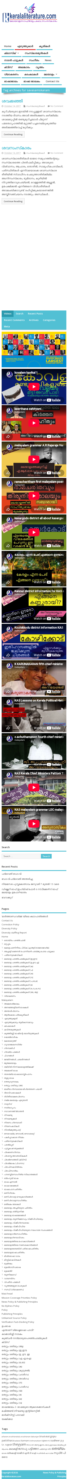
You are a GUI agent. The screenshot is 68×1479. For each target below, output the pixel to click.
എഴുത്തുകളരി (10, 1018)
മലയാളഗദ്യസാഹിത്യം (15, 1233)
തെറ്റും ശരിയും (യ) (12, 1390)
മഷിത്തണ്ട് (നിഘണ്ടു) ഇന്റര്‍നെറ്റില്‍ (21, 1410)
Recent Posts (35, 313)
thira (29, 1445)
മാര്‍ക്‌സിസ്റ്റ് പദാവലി (13, 1414)
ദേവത (4, 1453)
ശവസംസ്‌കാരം (16, 147)
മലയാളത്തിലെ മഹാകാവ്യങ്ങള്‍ (19, 1241)
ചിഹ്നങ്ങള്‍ (9, 1055)
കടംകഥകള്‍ (31, 74)
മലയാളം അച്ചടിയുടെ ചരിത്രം (18, 1207)
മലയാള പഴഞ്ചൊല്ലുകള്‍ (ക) (18, 966)
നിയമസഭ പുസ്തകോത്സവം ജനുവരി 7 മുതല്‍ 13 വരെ (30, 884)
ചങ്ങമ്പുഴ (43, 1449)
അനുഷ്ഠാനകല (51, 1445)
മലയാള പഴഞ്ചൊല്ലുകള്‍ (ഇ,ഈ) (20, 958)
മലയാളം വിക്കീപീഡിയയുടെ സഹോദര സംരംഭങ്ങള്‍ (28, 1230)
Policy (5, 1309)
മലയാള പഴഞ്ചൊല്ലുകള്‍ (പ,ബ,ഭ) (20, 981)
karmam (25, 1440)
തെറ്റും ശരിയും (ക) (12, 1366)
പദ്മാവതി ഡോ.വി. (12, 873)
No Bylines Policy (10, 1305)
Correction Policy (10, 924)
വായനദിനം (9, 1278)
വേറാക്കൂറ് (7, 897)
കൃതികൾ (44, 46)
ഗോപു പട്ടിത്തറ (28, 1449)
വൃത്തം (40, 67)
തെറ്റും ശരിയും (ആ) (12, 1346)
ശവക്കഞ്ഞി (12, 101)
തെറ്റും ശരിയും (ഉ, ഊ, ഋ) (16, 1354)
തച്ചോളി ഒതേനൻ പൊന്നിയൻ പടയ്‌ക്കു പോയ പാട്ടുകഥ (29, 951)
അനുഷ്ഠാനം (39, 1445)
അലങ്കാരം (24, 67)
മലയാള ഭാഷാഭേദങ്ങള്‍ (15, 1215)
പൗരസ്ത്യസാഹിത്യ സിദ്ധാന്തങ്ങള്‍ (20, 1174)
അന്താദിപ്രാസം (11, 1011)
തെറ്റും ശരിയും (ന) (12, 1382)
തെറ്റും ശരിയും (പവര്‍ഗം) (15, 1386)
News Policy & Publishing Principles (20, 1301)
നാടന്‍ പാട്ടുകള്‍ (13, 60)
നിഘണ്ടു (8, 1115)
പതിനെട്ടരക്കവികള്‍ (13, 955)
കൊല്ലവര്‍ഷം (11, 1037)
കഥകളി (13, 1448)
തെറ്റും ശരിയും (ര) (12, 1394)
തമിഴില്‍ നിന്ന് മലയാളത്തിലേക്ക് (19, 1066)
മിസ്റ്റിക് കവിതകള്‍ (12, 1259)
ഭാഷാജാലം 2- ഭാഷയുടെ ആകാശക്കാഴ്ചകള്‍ (26, 1406)
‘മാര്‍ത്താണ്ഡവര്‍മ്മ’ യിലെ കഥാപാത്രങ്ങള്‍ (25, 916)
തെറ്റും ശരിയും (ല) (12, 1398)
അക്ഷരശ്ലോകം (11, 1003)
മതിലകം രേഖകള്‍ (12, 1204)
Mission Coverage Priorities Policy (19, 1297)
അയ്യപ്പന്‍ (61, 1445)
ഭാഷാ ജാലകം (31, 81)
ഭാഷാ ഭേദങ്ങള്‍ (11, 1185)
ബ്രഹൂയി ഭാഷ (11, 1178)
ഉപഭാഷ (6, 1326)
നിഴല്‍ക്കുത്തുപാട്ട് (12, 1129)
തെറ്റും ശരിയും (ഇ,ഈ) (14, 1350)
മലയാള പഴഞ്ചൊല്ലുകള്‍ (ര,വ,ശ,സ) (22, 988)
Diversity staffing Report (14, 932)
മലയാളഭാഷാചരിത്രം (14, 1252)
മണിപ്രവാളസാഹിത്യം (15, 1200)
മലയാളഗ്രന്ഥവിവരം (14, 1237)
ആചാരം (5, 1449)
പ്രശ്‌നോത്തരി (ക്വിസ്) (15, 1159)
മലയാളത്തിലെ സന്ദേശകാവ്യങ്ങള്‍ (21, 1245)
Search (19, 313)
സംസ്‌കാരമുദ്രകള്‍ (36, 53)
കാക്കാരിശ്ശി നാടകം (12, 1334)
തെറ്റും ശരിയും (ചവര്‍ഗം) (15, 1374)
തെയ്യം (58, 1448)
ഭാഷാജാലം (11, 81)
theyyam (19, 1444)
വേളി (34, 1453)
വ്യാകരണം (11, 74)
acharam (5, 1436)
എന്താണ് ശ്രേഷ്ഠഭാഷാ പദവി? (18, 1330)
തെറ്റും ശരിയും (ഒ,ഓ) (13, 1362)
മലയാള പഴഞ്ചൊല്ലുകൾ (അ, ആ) (21, 992)
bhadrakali (44, 1436)
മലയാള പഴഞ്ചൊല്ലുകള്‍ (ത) (18, 973)
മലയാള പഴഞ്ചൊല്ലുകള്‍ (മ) (18, 984)
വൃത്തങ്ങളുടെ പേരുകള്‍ (15, 1285)
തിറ (49, 1449)
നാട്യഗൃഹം (10, 1107)
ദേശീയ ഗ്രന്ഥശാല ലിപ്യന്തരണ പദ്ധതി (23, 1089)
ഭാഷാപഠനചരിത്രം (13, 1189)
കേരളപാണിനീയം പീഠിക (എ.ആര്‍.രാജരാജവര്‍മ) (26, 947)
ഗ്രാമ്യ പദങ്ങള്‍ (12, 1052)
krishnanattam (35, 1441)
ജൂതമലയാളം (10, 1063)
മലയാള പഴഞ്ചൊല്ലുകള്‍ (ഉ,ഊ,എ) (21, 962)
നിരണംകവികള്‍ (11, 1126)
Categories (49, 320)
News (48, 60)
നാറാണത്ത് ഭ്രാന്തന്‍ (14, 1111)
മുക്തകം (8, 1263)
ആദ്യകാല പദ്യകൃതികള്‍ (16, 1014)
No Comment (57, 106)
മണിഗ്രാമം (9, 1193)
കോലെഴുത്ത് (10, 1040)
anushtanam (26, 1436)
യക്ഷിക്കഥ (7, 1419)
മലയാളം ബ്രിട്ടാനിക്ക (14, 1211)
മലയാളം (49, 74)
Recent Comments (14, 320)
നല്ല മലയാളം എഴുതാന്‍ (16, 1100)
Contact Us (52, 81)
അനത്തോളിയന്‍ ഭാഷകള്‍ (16, 1007)
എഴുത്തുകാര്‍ (25, 46)
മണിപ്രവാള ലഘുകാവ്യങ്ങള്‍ (18, 1196)
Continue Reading (13, 134)
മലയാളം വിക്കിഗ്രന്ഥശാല (16, 1222)
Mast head (7, 1293)
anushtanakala (14, 1436)
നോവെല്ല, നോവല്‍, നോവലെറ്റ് (19, 1133)
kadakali (17, 1441)
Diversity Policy (9, 928)
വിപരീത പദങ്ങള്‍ (12, 1282)
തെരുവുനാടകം (11, 1081)
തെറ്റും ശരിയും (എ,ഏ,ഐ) (16, 1358)
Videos (7, 313)
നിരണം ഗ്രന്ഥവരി (13, 1122)
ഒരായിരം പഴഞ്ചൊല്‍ (14, 940)
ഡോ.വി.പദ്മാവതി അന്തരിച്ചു (17, 878)
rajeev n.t (46, 1440)
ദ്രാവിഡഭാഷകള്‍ (12, 1092)
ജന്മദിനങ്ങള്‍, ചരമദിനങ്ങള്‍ (17, 1059)
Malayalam (7, 1000)
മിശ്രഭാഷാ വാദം (12, 1256)
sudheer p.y (57, 1440)
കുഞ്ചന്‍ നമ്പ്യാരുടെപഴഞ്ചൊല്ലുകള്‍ (24, 1338)
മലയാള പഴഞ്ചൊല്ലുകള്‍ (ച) (18, 970)
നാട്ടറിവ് (8, 1104)
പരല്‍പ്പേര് (9, 1144)
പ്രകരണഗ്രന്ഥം (12, 1152)
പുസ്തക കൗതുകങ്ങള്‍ (14, 1148)
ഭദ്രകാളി (11, 1453)
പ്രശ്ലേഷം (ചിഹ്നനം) (14, 1163)
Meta (7, 326)
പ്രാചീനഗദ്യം (11, 1170)
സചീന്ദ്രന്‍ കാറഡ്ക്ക (44, 1453)
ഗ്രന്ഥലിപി (9, 1048)
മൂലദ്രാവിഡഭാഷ (12, 1267)
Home (7, 46)
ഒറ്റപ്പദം (7, 944)
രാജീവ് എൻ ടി (24, 1453)
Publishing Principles (12, 1313)
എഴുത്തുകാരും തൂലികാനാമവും (18, 1022)
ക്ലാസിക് (10, 53)
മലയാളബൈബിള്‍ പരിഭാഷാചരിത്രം (21, 1248)
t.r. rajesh (7, 1444)
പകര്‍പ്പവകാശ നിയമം (14, 1137)
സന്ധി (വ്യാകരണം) (14, 1289)
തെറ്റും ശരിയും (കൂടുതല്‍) (16, 1370)
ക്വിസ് (8, 67)
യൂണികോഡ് (10, 1274)
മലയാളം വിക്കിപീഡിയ (14, 1226)
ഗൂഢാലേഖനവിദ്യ (13, 1044)
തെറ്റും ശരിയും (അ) (13, 1085)
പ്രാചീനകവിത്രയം (13, 1167)
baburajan (35, 1436)
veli (32, 1445)
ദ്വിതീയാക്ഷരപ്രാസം (14, 1096)
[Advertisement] (34, 246)
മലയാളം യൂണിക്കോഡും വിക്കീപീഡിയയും (23, 1219)
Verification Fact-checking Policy (18, 1321)
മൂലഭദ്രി (8, 1271)
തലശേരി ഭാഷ (10, 1070)
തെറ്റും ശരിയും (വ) (12, 1402)
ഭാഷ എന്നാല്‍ (10, 1181)
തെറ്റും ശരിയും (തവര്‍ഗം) (15, 1378)
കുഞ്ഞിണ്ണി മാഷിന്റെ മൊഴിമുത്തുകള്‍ (21, 1033)
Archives (33, 320)
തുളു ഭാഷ (9, 1078)
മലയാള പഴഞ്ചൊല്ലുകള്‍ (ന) (18, 977)
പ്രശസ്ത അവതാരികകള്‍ (15, 1155)
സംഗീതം (34, 60)
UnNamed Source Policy (14, 1317)
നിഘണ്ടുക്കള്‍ (10, 1118)
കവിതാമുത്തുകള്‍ (12, 1029)
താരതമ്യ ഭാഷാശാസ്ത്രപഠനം (18, 1074)
